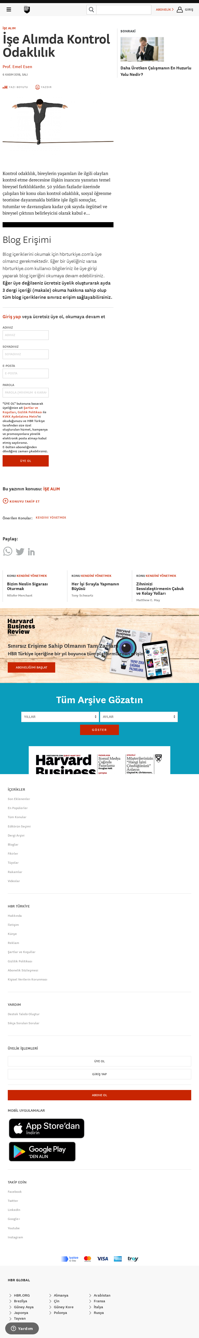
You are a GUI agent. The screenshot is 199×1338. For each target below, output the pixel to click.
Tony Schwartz (82, 595)
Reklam (13, 943)
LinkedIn (14, 1210)
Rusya (98, 1312)
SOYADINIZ (11, 347)
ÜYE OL (25, 461)
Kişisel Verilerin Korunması (27, 979)
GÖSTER (99, 730)
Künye (12, 934)
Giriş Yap (99, 1074)
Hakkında (15, 916)
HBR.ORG (21, 1295)
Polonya (60, 1312)
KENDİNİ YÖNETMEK (32, 576)
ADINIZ (8, 327)
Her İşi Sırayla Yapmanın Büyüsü (95, 586)
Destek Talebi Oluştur (24, 1014)
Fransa (99, 1301)
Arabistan (101, 1295)
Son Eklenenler (19, 799)
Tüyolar (13, 863)
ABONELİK (164, 10)
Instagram (15, 1237)
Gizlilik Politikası (30, 412)
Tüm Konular (17, 817)
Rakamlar (15, 872)
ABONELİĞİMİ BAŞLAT (31, 667)
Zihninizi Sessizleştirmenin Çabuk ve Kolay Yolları (160, 588)
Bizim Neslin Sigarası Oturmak (27, 586)
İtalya (98, 1307)
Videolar (14, 881)
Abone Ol (99, 1095)
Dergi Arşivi (16, 835)
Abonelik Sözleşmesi (23, 970)
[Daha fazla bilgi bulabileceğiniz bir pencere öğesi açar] (22, 1328)
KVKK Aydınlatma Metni (20, 417)
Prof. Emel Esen (17, 66)
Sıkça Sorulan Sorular (23, 1023)
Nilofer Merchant (19, 595)
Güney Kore (63, 1307)
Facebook (15, 1192)
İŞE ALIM (9, 28)
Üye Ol (99, 1061)
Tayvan (19, 1318)
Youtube (14, 1228)
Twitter (13, 1201)
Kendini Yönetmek (51, 517)
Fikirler (13, 854)
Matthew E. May (148, 600)
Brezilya (20, 1301)
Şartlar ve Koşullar (21, 952)
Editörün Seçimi (19, 826)
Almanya (60, 1295)
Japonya (20, 1312)
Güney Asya (23, 1307)
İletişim (13, 925)
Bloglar (13, 844)
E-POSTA (9, 366)
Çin (56, 1301)
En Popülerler (18, 808)
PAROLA (8, 385)
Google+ (14, 1219)
